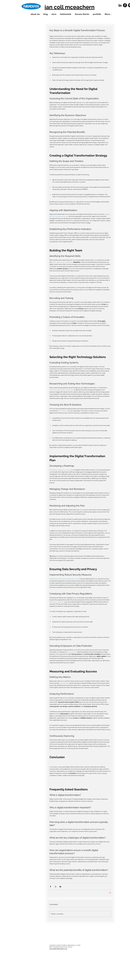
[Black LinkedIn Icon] (120, 5)
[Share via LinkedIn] (60, 886)
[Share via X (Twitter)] (55, 886)
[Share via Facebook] (50, 886)
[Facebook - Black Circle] (125, 5)
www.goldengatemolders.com (58, 949)
